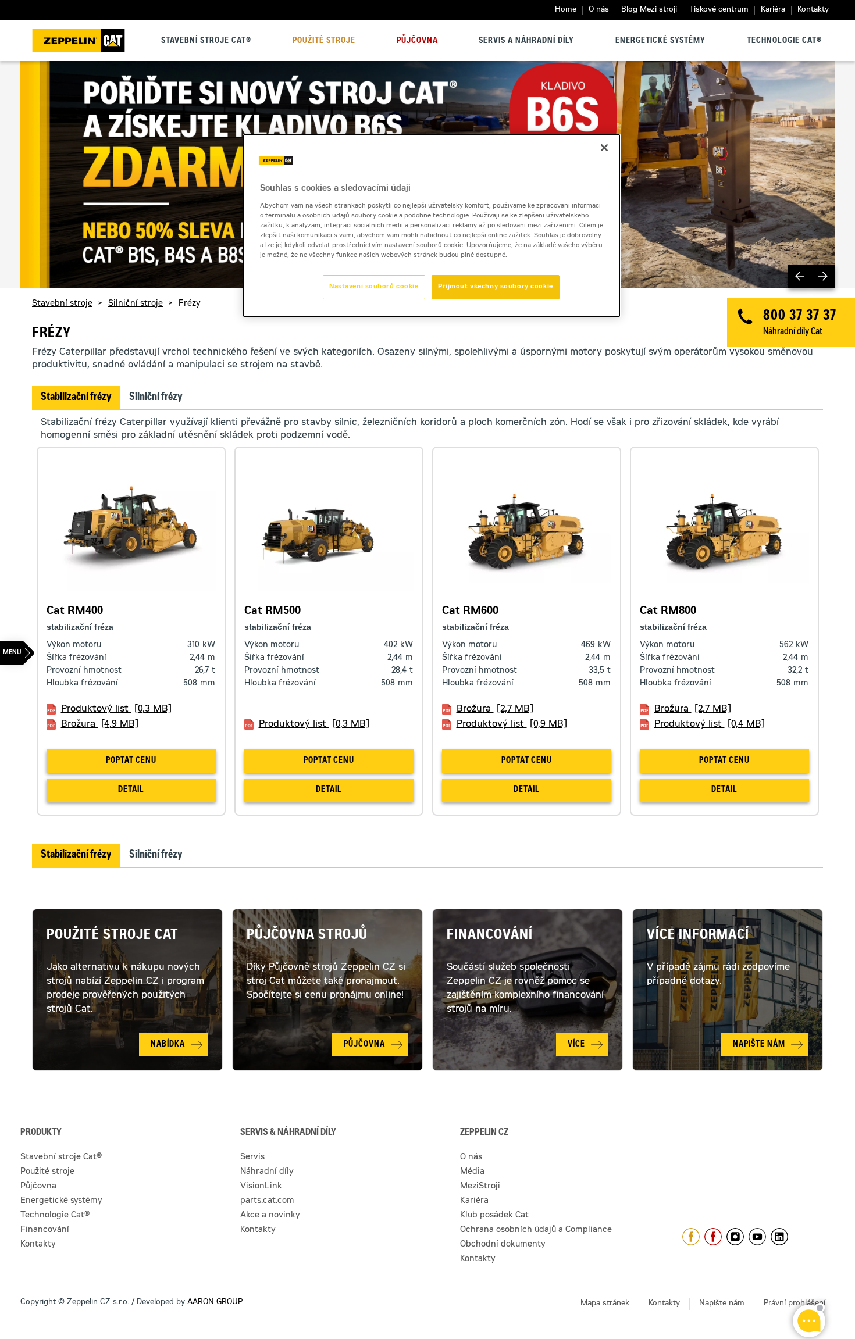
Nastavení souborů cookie (374, 287)
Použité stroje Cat (113, 936)
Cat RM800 (668, 611)
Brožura (99, 724)
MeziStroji (480, 1187)
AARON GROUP (215, 1302)
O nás (599, 10)
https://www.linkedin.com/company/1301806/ (779, 1236)
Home (565, 10)
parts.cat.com (267, 1201)
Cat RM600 (470, 611)
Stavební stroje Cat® (206, 41)
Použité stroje (324, 41)
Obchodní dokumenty (503, 1245)
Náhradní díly (267, 1172)
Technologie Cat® (784, 41)
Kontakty (813, 10)
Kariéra (773, 10)
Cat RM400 (75, 611)
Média (472, 1172)
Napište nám (721, 1304)
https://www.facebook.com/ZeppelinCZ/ (691, 1236)
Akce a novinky (270, 1216)
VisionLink (261, 1187)
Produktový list (116, 709)
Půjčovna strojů (307, 936)
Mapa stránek (604, 1304)
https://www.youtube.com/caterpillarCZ (757, 1236)
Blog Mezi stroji (649, 10)
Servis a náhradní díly (526, 41)
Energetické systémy (660, 41)
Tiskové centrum (719, 10)
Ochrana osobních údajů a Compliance (536, 1230)
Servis (252, 1158)
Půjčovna (417, 41)
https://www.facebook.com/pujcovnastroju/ (713, 1236)
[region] (432, 225)
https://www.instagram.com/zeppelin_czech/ (735, 1236)
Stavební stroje (62, 304)
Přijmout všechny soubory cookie (495, 287)
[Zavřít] (604, 147)
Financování (490, 936)
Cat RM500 (272, 611)
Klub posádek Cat (494, 1216)
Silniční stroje (135, 304)
